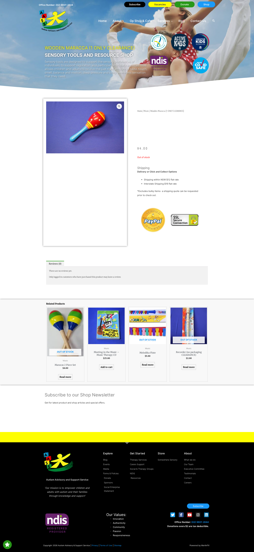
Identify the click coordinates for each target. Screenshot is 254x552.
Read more (65, 377)
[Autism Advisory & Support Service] (56, 20)
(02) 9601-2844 (64, 5)
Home (139, 110)
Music (146, 110)
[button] (185, 4)
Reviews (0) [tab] (55, 263)
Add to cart (106, 367)
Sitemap (117, 545)
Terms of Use (106, 545)
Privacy (95, 545)
